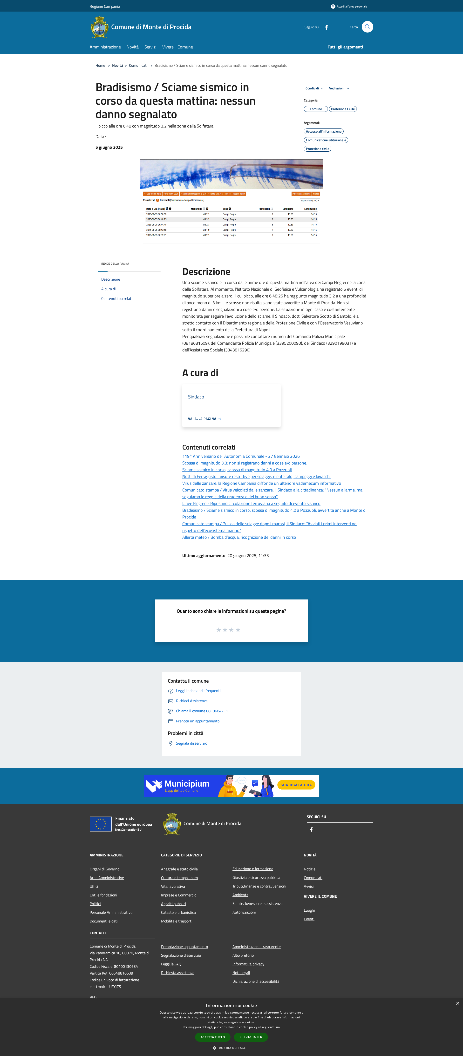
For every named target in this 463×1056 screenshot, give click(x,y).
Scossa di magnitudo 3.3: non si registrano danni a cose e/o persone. (244, 463)
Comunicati (138, 65)
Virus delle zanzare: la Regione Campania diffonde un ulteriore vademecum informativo (261, 483)
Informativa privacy (248, 964)
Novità (117, 65)
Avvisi (309, 886)
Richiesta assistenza (177, 972)
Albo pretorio (243, 955)
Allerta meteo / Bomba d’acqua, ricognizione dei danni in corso (239, 537)
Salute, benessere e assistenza (257, 903)
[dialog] (231, 1027)
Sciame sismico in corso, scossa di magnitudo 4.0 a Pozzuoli (237, 469)
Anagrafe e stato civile (179, 869)
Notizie (309, 869)
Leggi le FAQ (171, 964)
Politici (95, 904)
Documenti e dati (104, 921)
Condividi (313, 88)
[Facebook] (324, 26)
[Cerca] (367, 27)
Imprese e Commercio (178, 895)
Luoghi (309, 910)
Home (100, 65)
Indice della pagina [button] (115, 263)
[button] (231, 1047)
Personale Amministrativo (111, 912)
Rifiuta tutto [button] (250, 1037)
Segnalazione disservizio (181, 955)
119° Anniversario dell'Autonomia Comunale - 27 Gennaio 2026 (241, 456)
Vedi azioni (337, 88)
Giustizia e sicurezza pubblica (256, 877)
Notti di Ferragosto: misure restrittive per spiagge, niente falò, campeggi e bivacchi (256, 476)
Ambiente (240, 895)
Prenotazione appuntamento (184, 946)
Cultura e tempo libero (179, 878)
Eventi (309, 919)
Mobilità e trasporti (176, 921)
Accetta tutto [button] (213, 1037)
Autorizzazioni (244, 912)
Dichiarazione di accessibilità (255, 981)
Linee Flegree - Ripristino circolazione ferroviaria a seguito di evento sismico (251, 503)
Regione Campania (105, 6)
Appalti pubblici (173, 904)
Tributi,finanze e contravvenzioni (259, 886)
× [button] (457, 1003)
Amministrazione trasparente (256, 946)
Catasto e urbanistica (178, 912)
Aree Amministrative (107, 878)
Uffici (94, 886)
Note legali (241, 972)
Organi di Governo (104, 869)
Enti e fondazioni (103, 895)
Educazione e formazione (252, 869)
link (277, 1027)
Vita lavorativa (173, 886)
